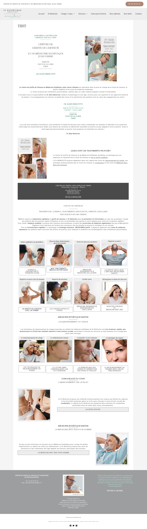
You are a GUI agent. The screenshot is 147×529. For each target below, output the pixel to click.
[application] (74, 13)
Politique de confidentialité (73, 517)
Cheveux (81, 13)
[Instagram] (76, 525)
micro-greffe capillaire (99, 157)
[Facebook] (70, 525)
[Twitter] (73, 525)
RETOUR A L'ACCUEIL (115, 491)
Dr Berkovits (53, 13)
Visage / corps (67, 13)
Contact (138, 13)
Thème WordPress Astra (94, 521)
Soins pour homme (98, 13)
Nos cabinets (115, 13)
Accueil (41, 13)
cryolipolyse (99, 163)
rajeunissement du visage (114, 160)
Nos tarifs (128, 13)
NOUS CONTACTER (73, 197)
